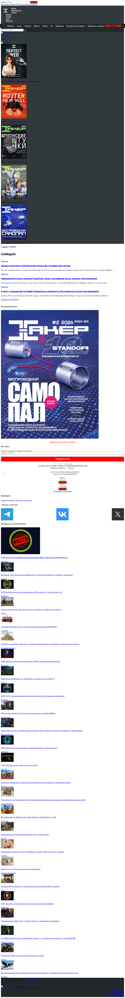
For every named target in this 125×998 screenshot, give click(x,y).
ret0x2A (3, 613)
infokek (3, 579)
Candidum (4, 631)
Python (45, 26)
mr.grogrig (4, 821)
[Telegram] (7, 514)
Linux (19, 26)
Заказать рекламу (8, 500)
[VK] (62, 514)
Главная (4, 247)
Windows (10, 26)
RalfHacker (4, 561)
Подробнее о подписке (62, 491)
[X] (118, 514)
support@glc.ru (32, 979)
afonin (3, 890)
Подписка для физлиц (116, 990)
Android (28, 26)
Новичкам (60, 26)
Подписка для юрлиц (23, 500)
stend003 (4, 856)
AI (52, 26)
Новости (4, 261)
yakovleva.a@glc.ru (30, 981)
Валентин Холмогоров (8, 873)
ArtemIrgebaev (6, 717)
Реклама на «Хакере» (96, 26)
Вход (122, 3)
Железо (37, 26)
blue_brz (4, 769)
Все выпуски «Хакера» (76, 26)
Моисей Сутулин (7, 786)
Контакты (120, 996)
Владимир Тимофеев (8, 648)
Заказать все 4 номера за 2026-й (62, 442)
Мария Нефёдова (7, 734)
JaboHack (4, 977)
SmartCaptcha (68, 464)
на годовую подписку (28, 4)
